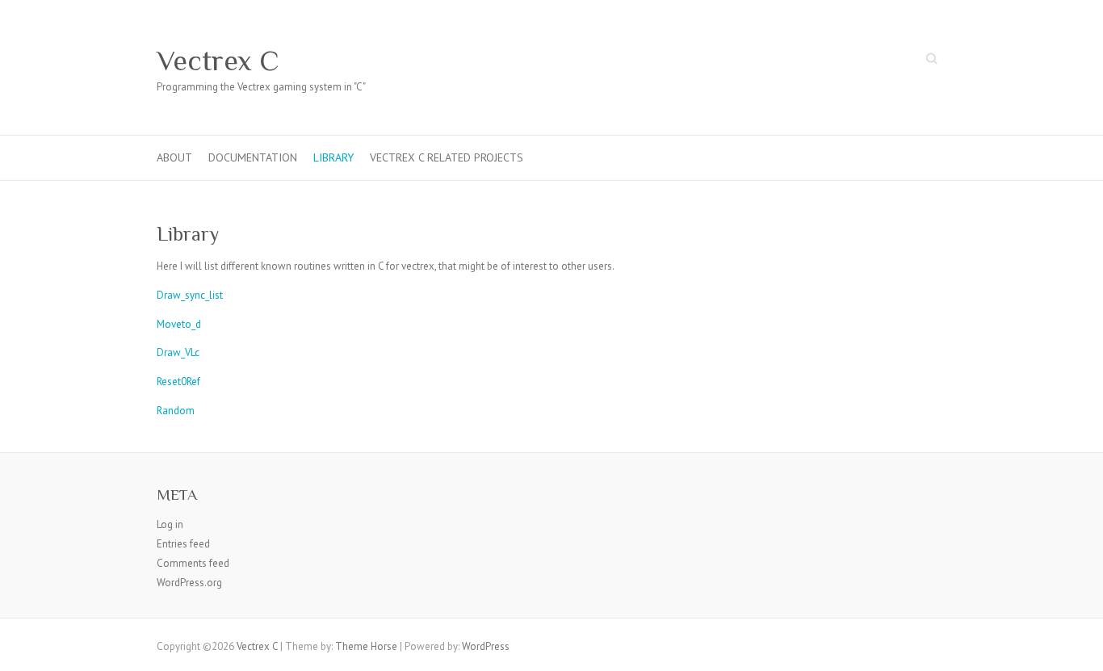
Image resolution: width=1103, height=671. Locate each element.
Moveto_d (179, 324)
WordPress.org (189, 582)
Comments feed (193, 563)
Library (333, 157)
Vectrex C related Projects (446, 157)
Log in (170, 524)
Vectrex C (218, 60)
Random (176, 410)
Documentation (252, 157)
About (174, 157)
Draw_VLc (178, 352)
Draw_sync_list (190, 295)
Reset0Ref (178, 381)
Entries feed (183, 544)
